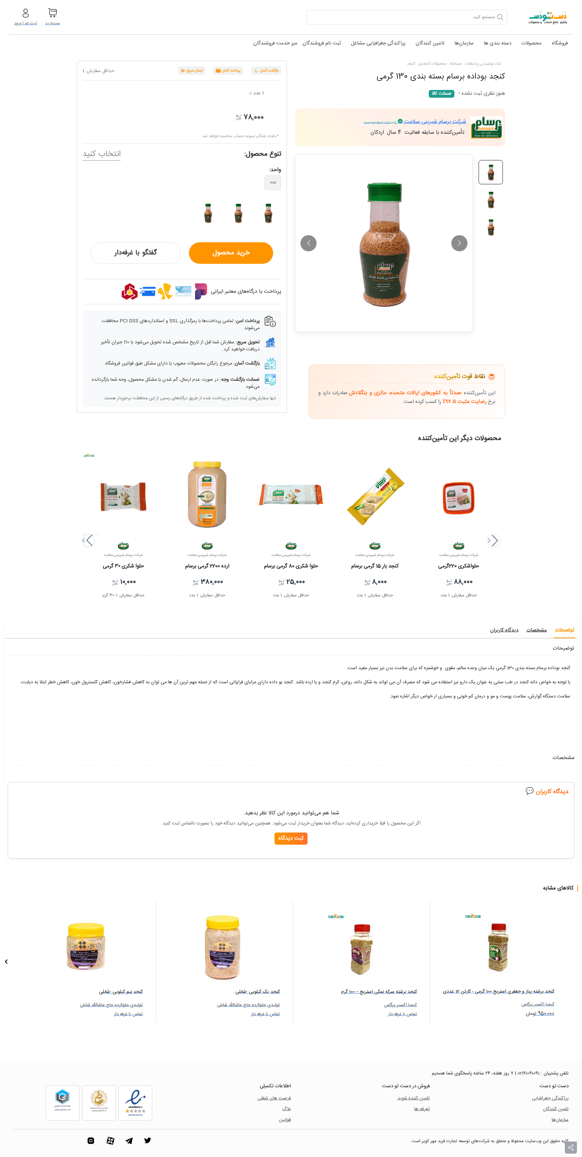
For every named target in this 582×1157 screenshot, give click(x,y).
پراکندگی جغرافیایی (550, 1098)
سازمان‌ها (464, 43)
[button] (88, 540)
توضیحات (564, 630)
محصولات (531, 43)
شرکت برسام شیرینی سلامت (415, 121)
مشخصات (536, 630)
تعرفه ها (422, 1109)
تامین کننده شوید (413, 1098)
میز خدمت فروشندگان (275, 43)
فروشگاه (560, 43)
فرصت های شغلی (274, 1098)
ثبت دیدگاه (291, 838)
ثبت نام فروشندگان (321, 43)
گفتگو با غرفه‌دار (136, 252)
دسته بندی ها (497, 43)
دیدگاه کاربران (504, 630)
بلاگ (286, 1109)
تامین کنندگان (430, 43)
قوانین (285, 1120)
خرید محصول (231, 252)
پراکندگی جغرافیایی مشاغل (378, 43)
